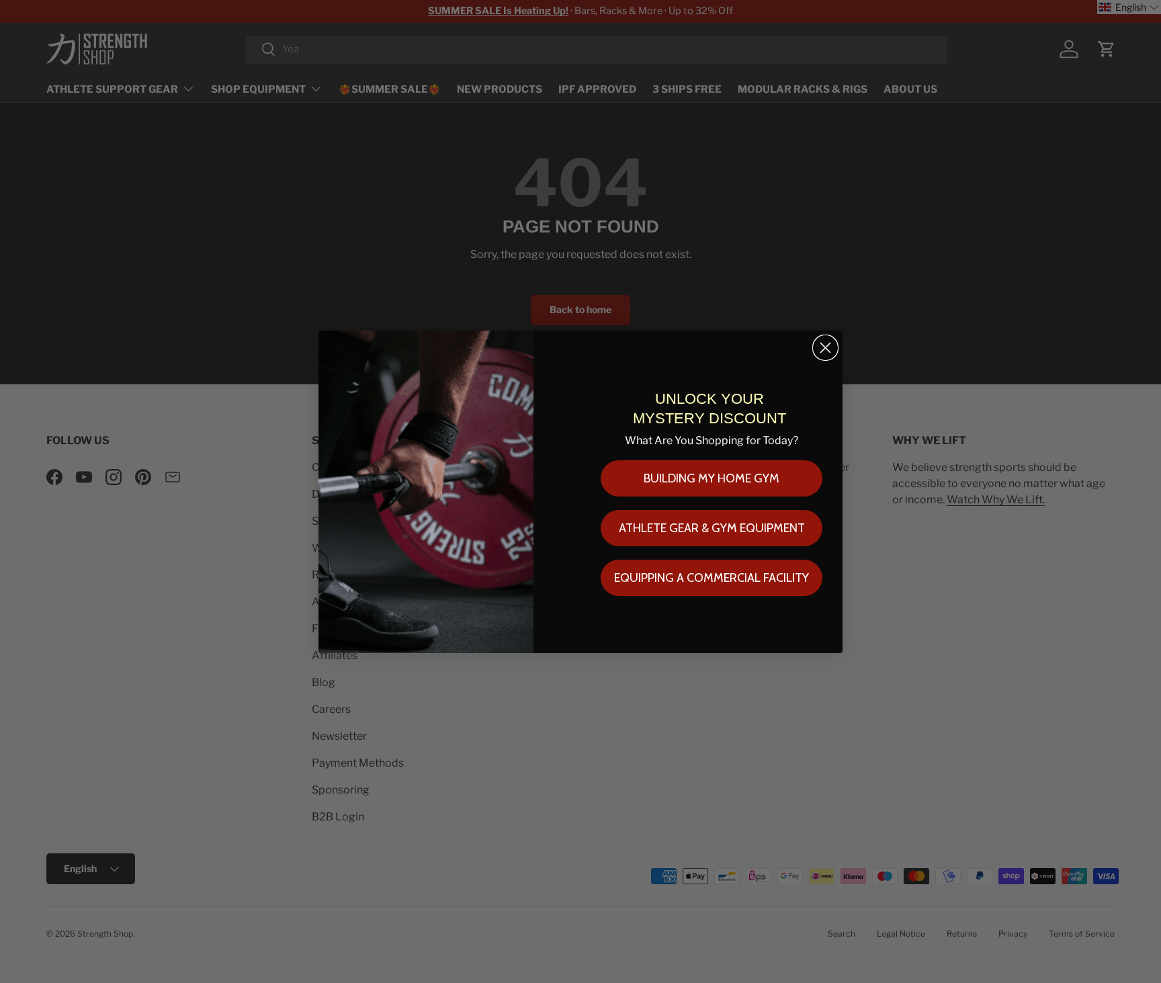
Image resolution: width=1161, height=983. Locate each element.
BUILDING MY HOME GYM (711, 478)
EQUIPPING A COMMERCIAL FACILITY (711, 577)
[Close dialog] (825, 347)
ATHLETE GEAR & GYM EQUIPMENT (712, 528)
